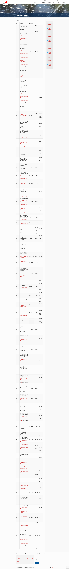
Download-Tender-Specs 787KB (23, 146)
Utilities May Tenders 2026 (49, 29)
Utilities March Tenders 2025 (49, 62)
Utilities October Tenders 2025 (50, 45)
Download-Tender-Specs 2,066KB (23, 196)
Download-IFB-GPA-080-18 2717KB (24, 481)
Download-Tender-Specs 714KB (23, 178)
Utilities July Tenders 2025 (49, 53)
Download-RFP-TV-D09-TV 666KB (24, 287)
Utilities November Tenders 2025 (50, 43)
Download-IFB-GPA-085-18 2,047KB (24, 300)
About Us (18, 555)
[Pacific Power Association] (5, 3)
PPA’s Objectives (19, 561)
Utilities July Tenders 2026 (49, 24)
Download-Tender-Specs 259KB (23, 137)
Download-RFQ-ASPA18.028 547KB (24, 311)
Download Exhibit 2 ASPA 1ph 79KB (24, 315)
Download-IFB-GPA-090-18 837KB (24, 219)
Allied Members (28, 561)
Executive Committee (19, 558)
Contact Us (64, 0)
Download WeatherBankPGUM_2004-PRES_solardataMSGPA (23, 60)
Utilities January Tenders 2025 (50, 67)
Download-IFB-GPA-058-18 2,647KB (24, 525)
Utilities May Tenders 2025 (49, 57)
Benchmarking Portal (54, 0)
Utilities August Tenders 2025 (49, 50)
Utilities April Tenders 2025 (49, 60)
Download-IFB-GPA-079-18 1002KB (24, 444)
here (21, 343)
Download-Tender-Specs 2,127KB (23, 204)
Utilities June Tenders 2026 (49, 26)
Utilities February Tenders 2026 (50, 36)
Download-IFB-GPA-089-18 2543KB (24, 223)
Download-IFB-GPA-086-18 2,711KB (24, 296)
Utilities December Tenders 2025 (50, 41)
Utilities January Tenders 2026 (50, 38)
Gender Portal (47, 0)
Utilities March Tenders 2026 (49, 33)
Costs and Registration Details (30, 558)
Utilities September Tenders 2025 (50, 48)
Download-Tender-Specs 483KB (23, 212)
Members (59, 0)
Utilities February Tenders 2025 (50, 65)
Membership (28, 555)
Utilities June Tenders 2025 (49, 55)
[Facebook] (50, 567)
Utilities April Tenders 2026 (49, 31)
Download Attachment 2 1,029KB (23, 468)
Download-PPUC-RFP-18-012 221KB (24, 485)
